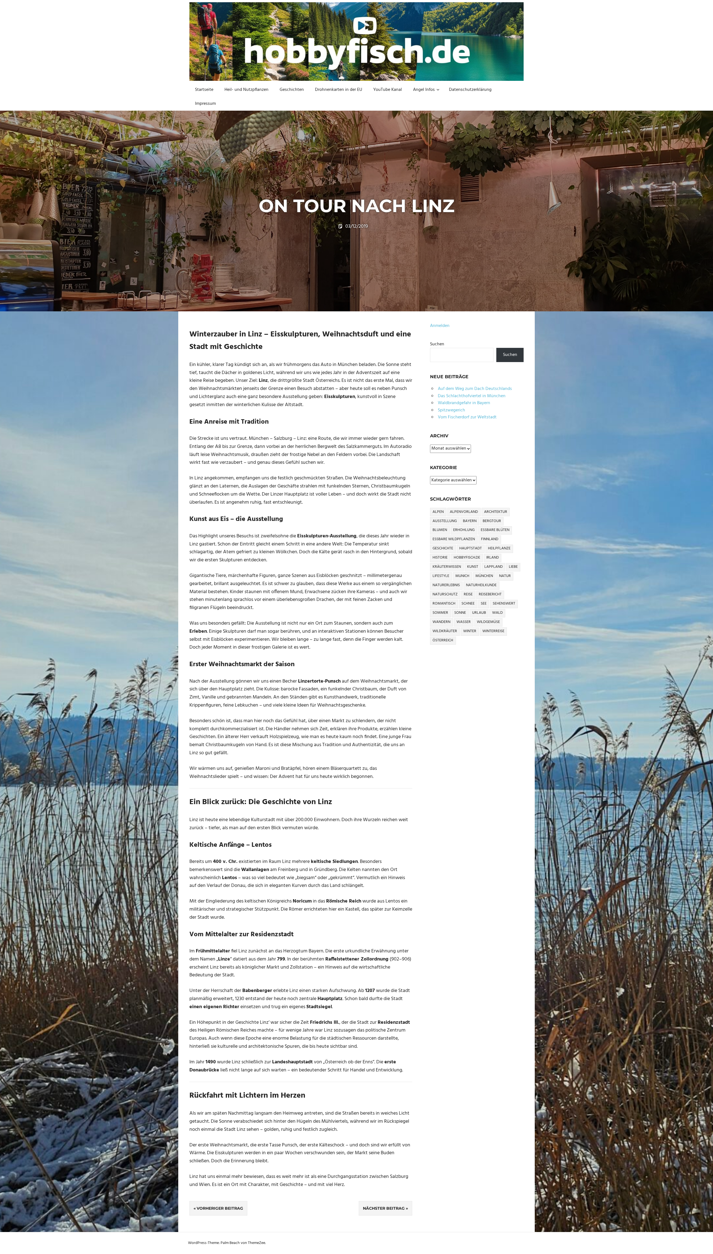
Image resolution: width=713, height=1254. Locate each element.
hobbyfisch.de (467, 557)
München (484, 576)
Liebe (513, 567)
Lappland (493, 567)
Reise (468, 594)
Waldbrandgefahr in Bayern (464, 403)
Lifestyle (441, 576)
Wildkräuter (445, 631)
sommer (440, 613)
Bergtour (492, 521)
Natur (505, 576)
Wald (497, 613)
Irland (492, 557)
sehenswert (504, 603)
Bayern (470, 521)
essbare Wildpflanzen (454, 539)
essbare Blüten (495, 530)
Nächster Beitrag (384, 1208)
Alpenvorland (464, 512)
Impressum (205, 103)
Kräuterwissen (447, 567)
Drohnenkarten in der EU (338, 89)
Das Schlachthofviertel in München (472, 396)
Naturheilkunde (481, 585)
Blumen (440, 530)
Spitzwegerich (451, 410)
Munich (462, 576)
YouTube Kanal (387, 89)
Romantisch (444, 603)
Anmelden (440, 325)
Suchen (437, 344)
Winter (469, 631)
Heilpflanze (499, 548)
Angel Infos (424, 89)
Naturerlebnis (446, 585)
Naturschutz (445, 594)
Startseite (204, 89)
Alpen (438, 512)
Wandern (441, 622)
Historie (440, 557)
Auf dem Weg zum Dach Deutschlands (475, 388)
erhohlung (464, 530)
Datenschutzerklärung (470, 89)
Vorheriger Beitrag (220, 1208)
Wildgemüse (488, 622)
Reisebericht (490, 594)
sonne (460, 613)
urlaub (479, 613)
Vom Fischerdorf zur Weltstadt (467, 417)
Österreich (443, 640)
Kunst (472, 567)
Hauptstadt (470, 548)
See (484, 603)
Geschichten (292, 89)
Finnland (489, 539)
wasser (463, 622)
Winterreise (493, 631)
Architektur (495, 512)
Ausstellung (445, 521)
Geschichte (443, 548)
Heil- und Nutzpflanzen (246, 89)
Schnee (468, 603)
